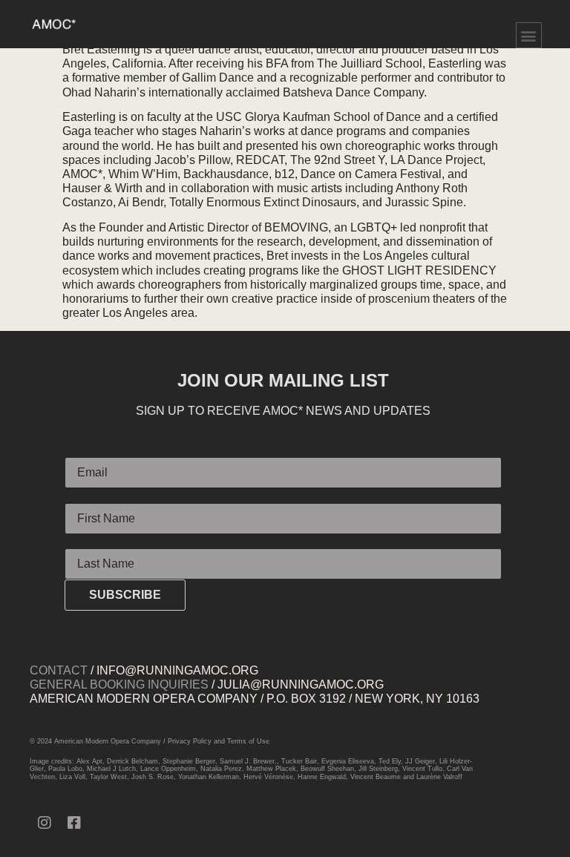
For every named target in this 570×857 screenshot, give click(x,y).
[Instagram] (44, 823)
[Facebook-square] (74, 823)
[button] (529, 35)
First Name (93, 496)
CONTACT (59, 670)
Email (80, 451)
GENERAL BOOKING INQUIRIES (119, 684)
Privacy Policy (190, 741)
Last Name (93, 542)
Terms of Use (248, 741)
